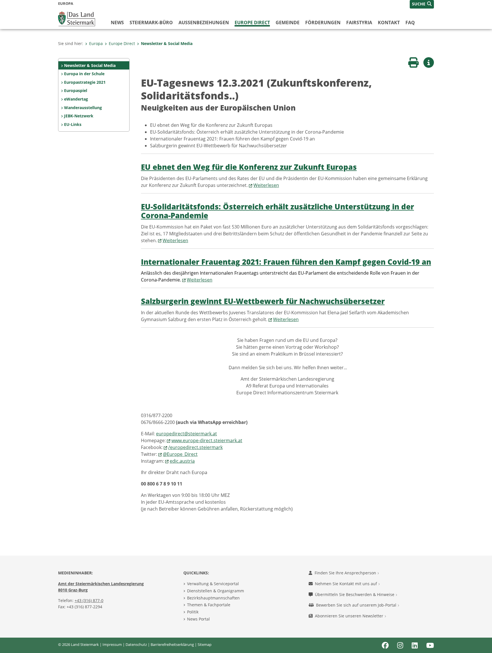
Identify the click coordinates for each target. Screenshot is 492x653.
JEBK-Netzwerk (78, 116)
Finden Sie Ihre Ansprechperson (346, 573)
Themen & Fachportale (208, 604)
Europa (96, 43)
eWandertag (76, 99)
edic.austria (182, 461)
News (117, 22)
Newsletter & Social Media (166, 43)
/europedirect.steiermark (195, 447)
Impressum (112, 644)
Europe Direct (252, 22)
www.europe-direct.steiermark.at (206, 440)
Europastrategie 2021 (85, 82)
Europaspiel (75, 90)
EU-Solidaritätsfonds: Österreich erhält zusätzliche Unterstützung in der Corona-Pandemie (277, 211)
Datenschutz (136, 644)
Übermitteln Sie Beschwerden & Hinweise (355, 594)
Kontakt (389, 22)
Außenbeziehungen (204, 22)
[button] (422, 4)
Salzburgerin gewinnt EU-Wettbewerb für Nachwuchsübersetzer (263, 301)
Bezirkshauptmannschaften (213, 598)
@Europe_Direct (180, 454)
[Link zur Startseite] (76, 18)
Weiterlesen (266, 185)
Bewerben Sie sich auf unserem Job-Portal (356, 605)
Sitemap (205, 644)
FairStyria (359, 22)
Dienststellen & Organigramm (215, 590)
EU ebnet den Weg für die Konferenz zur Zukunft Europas (249, 167)
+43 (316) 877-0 (89, 600)
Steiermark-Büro (151, 22)
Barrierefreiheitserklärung (172, 644)
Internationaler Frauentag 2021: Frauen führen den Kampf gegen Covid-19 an (286, 262)
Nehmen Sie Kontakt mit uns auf (346, 583)
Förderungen (323, 22)
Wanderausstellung (83, 107)
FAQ (410, 22)
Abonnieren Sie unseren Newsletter (349, 616)
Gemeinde (288, 22)
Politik (192, 612)
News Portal (198, 619)
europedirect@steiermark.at (186, 433)
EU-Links (72, 124)
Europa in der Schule (84, 73)
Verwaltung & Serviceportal (213, 583)
